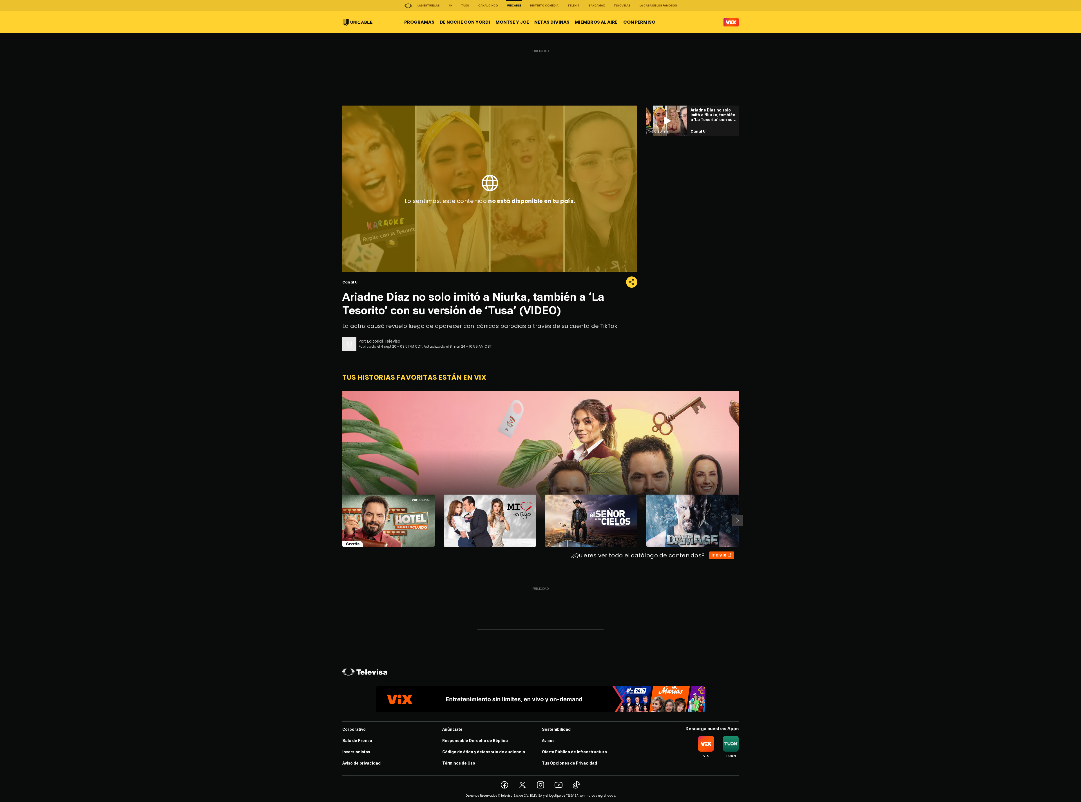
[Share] (631, 282)
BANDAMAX (597, 5)
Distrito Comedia (544, 5)
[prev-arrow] (339, 520)
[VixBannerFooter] (540, 699)
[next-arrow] (737, 520)
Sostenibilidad (556, 729)
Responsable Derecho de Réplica (475, 740)
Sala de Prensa (357, 740)
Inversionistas (356, 752)
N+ (450, 5)
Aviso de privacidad (361, 763)
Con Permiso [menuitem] (639, 22)
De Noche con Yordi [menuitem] (465, 22)
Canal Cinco (488, 5)
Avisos (548, 740)
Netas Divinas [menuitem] (551, 22)
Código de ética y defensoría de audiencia (483, 752)
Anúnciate (452, 729)
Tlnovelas (622, 5)
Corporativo (354, 729)
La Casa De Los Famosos (658, 5)
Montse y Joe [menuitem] (512, 22)
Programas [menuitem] (419, 22)
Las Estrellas (428, 5)
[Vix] (731, 22)
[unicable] (357, 22)
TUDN (465, 5)
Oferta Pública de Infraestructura (574, 752)
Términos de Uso (458, 763)
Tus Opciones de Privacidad (569, 763)
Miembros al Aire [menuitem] (596, 22)
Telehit (574, 5)
